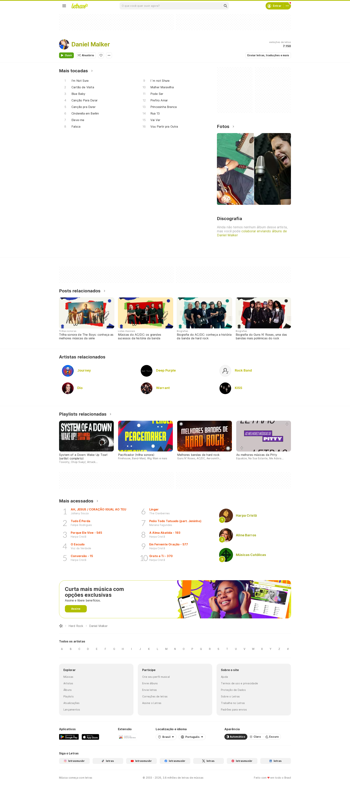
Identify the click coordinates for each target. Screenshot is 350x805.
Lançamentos (71, 709)
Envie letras (149, 689)
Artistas (68, 683)
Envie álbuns (150, 683)
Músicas (68, 676)
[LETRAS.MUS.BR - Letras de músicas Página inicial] (79, 5)
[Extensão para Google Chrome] (127, 737)
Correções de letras (155, 696)
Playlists (68, 696)
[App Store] (90, 737)
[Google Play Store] (69, 737)
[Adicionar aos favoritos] (101, 55)
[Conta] (287, 5)
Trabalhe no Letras (233, 703)
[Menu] (64, 5)
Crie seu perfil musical (156, 676)
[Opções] (109, 55)
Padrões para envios (234, 709)
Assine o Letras (151, 703)
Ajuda (224, 676)
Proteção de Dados (233, 689)
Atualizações (71, 703)
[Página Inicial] (61, 626)
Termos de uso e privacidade (239, 683)
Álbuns (67, 689)
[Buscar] (225, 5)
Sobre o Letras (230, 696)
